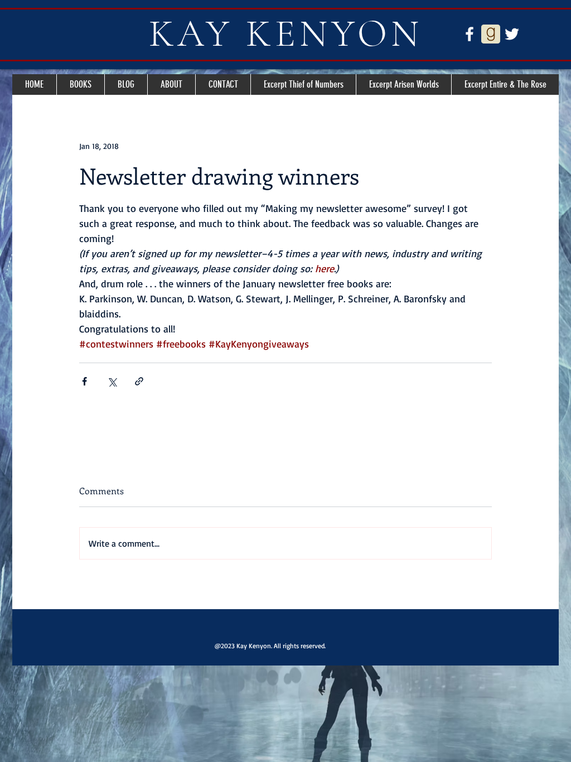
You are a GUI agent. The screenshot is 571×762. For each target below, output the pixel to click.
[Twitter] (511, 34)
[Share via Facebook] (84, 381)
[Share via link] (139, 381)
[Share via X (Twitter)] (112, 381)
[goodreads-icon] (490, 34)
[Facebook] (469, 34)
